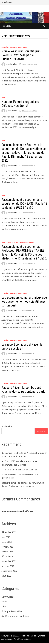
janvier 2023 (7, 551)
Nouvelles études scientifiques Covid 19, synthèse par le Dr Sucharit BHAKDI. (21, 55)
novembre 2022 (8, 561)
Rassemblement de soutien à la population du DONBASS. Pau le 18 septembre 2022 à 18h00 (24, 203)
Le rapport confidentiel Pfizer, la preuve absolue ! (21, 346)
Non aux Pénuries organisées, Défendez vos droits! (20, 104)
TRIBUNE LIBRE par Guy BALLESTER (19, 469)
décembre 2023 (8, 532)
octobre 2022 (7, 566)
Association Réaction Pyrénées (31, 635)
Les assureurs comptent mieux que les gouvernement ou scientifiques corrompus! (24, 301)
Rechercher (6, 426)
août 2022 (6, 575)
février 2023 (7, 546)
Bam (28, 639)
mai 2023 (5, 537)
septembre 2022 (9, 570)
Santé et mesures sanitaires (14, 47)
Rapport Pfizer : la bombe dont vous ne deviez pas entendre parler (23, 389)
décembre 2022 (8, 556)
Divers (4, 601)
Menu (8, 26)
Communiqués (8, 596)
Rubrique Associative (11, 611)
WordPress (18, 639)
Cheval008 (13, 64)
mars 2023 (6, 541)
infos (4, 97)
